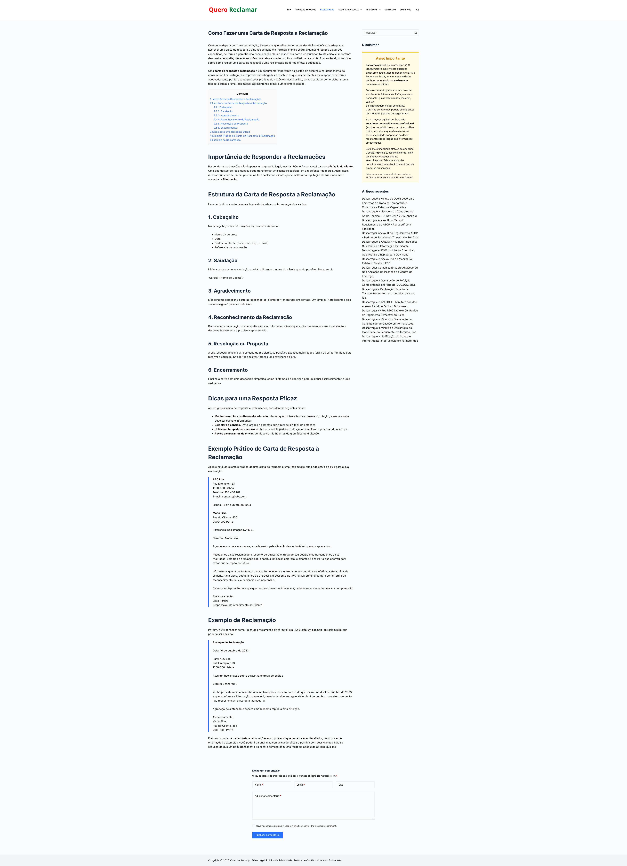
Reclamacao (327, 9)
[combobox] (387, 32)
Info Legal (371, 9)
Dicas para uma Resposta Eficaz (230, 131)
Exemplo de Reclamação (225, 139)
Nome (259, 784)
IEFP (289, 9)
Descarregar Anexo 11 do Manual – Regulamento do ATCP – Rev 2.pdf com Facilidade (386, 224)
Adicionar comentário (268, 795)
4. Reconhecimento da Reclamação (236, 119)
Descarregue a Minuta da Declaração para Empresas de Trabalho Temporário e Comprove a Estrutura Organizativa (388, 203)
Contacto (390, 9)
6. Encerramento (225, 127)
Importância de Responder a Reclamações (235, 99)
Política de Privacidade (377, 177)
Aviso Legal (258, 860)
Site (340, 784)
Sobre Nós (405, 9)
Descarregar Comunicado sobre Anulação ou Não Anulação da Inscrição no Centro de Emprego (390, 272)
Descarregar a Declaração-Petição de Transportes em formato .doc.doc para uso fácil (388, 293)
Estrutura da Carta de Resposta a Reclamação (238, 103)
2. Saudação (223, 111)
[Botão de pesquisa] (415, 33)
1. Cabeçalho (223, 107)
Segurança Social (348, 9)
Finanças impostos (305, 9)
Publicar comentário (268, 834)
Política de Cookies (403, 177)
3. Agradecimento (226, 115)
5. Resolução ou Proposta (231, 123)
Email (301, 784)
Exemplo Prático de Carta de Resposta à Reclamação (242, 135)
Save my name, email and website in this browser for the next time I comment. (296, 826)
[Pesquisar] (417, 10)
